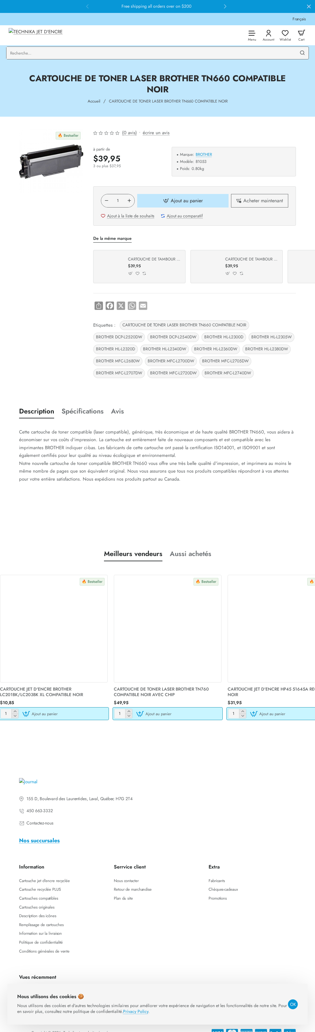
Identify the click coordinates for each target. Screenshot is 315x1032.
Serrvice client (130, 867)
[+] (129, 200)
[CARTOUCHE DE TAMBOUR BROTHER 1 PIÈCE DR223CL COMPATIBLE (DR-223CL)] (207, 266)
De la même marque (112, 238)
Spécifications (83, 411)
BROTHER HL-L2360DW (215, 349)
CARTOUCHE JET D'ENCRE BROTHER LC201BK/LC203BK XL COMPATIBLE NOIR (41, 692)
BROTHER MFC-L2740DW (228, 373)
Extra (214, 867)
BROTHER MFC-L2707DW (119, 373)
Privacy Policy (135, 1011)
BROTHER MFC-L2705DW (225, 361)
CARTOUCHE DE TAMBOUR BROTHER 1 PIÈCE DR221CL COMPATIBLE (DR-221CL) (154, 259)
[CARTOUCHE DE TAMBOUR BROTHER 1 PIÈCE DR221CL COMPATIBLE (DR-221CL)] (110, 266)
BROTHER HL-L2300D (223, 337)
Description (36, 411)
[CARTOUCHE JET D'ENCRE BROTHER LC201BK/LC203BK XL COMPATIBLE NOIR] (53, 628)
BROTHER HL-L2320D (115, 349)
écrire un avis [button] (156, 132)
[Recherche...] (302, 53)
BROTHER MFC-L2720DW (173, 373)
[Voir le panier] (301, 35)
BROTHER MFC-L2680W (118, 361)
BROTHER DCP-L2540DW (173, 337)
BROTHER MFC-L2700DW (171, 361)
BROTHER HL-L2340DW (164, 349)
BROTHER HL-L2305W (271, 337)
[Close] (309, 6)
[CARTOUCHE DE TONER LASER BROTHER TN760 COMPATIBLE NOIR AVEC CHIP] (167, 628)
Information (31, 867)
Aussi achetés (190, 553)
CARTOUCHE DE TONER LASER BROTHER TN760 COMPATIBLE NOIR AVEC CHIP (161, 692)
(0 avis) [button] (129, 132)
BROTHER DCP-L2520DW (119, 337)
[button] (183, 201)
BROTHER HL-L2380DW (266, 349)
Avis (117, 411)
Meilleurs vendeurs (133, 553)
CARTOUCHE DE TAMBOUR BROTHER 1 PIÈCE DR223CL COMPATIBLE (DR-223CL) (251, 259)
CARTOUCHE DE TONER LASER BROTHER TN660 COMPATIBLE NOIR (184, 325)
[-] (106, 200)
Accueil (94, 101)
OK (293, 1004)
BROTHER (204, 154)
